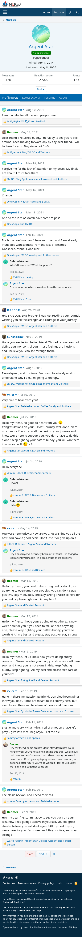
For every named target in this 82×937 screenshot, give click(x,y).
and (19, 224)
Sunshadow (15, 337)
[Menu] (5, 12)
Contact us (9, 883)
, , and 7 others (28, 152)
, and (26, 121)
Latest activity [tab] (31, 97)
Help (59, 883)
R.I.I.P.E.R (13, 310)
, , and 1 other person (33, 255)
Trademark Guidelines (13, 902)
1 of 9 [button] (30, 854)
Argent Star (15, 110)
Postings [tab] (49, 97)
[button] (17, 877)
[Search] (77, 12)
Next (42, 854)
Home (68, 883)
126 (8, 80)
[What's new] (70, 12)
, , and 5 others (34, 495)
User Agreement (62, 907)
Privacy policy (46, 883)
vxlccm (12, 394)
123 (76, 80)
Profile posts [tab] (10, 97)
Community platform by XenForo (33, 890)
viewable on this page (30, 910)
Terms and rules (27, 883)
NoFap (9, 877)
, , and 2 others (32, 357)
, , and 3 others (32, 326)
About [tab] (63, 97)
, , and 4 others (37, 179)
